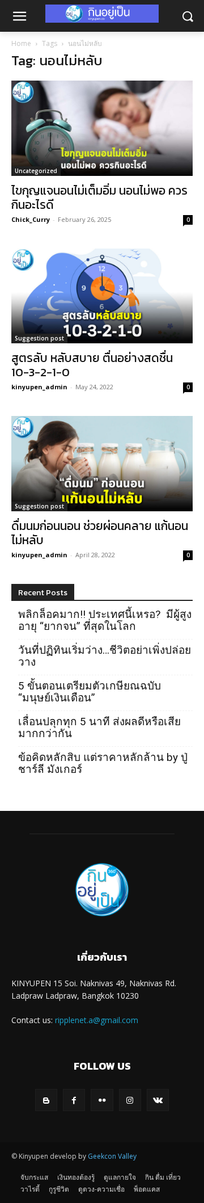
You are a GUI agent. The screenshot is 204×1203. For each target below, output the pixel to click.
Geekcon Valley (112, 1156)
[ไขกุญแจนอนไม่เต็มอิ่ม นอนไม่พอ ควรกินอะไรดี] (102, 128)
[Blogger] (46, 1100)
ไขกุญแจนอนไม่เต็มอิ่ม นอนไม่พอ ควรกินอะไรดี (99, 197)
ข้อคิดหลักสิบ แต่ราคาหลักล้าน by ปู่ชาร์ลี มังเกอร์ (103, 763)
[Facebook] (74, 1100)
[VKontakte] (158, 1100)
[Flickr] (102, 1100)
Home (21, 43)
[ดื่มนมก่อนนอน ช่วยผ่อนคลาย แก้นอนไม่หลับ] (102, 463)
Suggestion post (39, 338)
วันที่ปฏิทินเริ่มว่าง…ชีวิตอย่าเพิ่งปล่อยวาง (104, 656)
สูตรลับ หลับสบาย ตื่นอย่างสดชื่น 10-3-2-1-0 (92, 365)
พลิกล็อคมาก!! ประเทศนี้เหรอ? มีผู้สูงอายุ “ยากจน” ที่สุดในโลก (105, 620)
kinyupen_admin (39, 386)
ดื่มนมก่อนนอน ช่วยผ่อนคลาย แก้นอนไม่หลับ (99, 533)
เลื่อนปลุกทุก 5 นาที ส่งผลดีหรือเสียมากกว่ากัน (99, 727)
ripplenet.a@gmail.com (96, 1020)
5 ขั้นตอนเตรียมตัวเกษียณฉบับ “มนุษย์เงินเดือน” (89, 692)
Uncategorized (36, 171)
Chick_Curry (30, 219)
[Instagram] (130, 1100)
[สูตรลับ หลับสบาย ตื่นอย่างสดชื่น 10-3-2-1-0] (102, 296)
